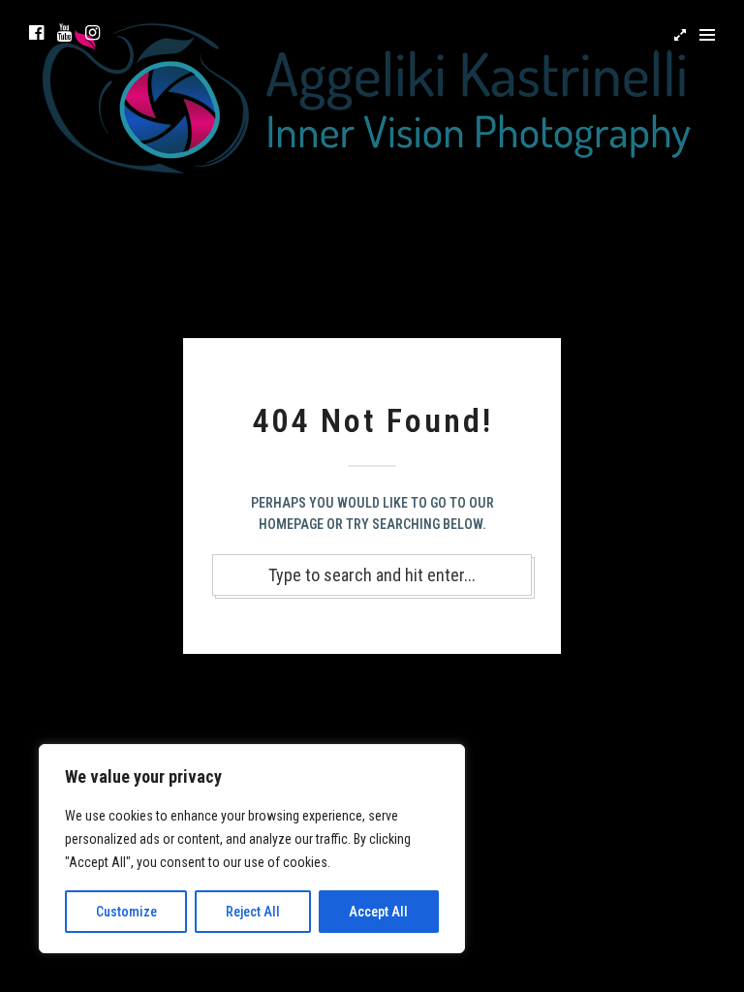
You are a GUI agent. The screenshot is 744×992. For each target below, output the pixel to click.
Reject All (253, 911)
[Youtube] (64, 33)
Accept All (378, 911)
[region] (252, 848)
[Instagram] (92, 33)
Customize (126, 911)
